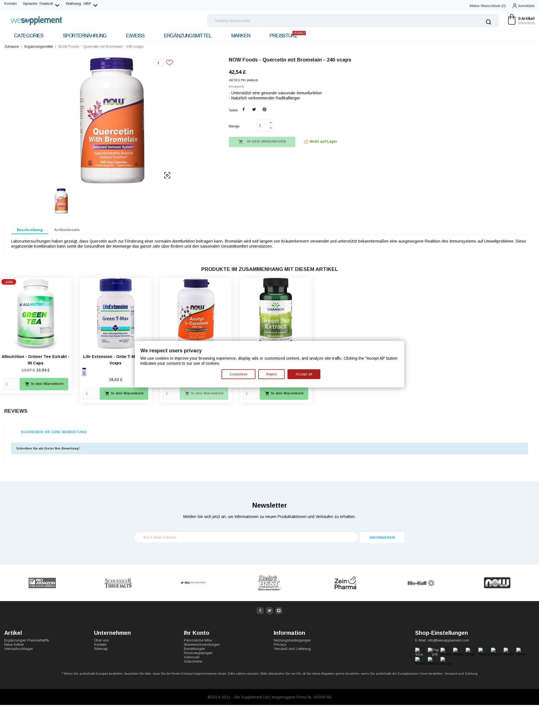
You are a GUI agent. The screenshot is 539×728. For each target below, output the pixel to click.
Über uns (101, 640)
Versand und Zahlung (461, 673)
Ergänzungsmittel (188, 35)
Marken (240, 35)
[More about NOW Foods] (421, 583)
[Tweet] (254, 109)
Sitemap (101, 649)
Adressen (192, 657)
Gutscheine (193, 661)
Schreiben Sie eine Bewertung (54, 432)
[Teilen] (244, 109)
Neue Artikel (14, 644)
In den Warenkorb (262, 141)
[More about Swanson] (497, 583)
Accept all (304, 374)
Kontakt (10, 3)
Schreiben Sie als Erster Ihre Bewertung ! (48, 448)
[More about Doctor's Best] (194, 583)
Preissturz (287, 34)
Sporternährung (84, 35)
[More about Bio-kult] (345, 583)
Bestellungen (194, 649)
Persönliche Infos (198, 640)
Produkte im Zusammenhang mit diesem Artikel (269, 269)
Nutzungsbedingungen (292, 640)
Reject (271, 374)
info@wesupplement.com (448, 640)
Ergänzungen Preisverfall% (26, 640)
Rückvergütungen (198, 653)
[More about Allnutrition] (118, 583)
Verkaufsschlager (18, 649)
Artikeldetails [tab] (67, 230)
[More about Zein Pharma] (269, 583)
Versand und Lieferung (292, 649)
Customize (238, 374)
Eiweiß (135, 35)
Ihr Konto (196, 633)
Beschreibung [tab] (30, 230)
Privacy (280, 644)
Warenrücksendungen (202, 644)
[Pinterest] (264, 109)
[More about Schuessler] (42, 583)
